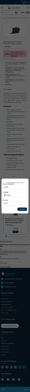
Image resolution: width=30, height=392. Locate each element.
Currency (5, 200)
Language (5, 192)
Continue (22, 209)
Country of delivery (8, 184)
